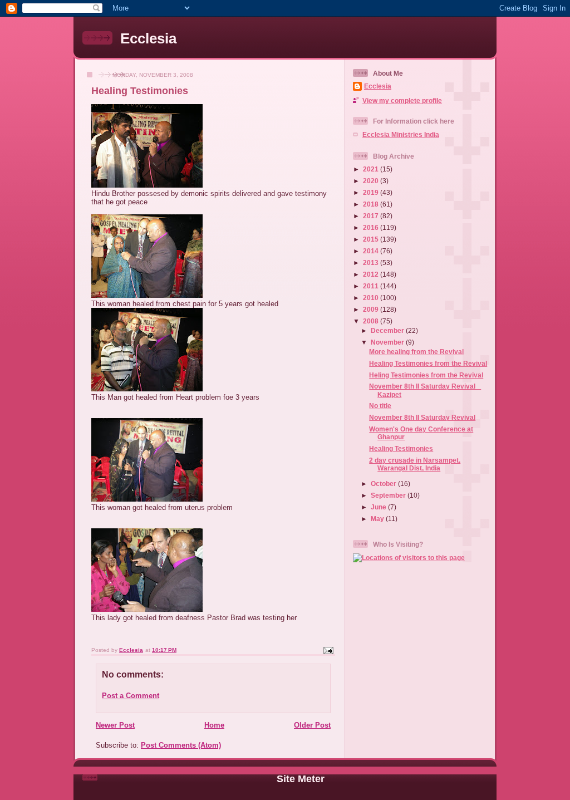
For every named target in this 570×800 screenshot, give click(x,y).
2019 (371, 192)
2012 (371, 274)
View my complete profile (402, 100)
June (379, 507)
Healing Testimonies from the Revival (428, 363)
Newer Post (115, 725)
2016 (371, 227)
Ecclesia (148, 38)
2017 (371, 215)
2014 (371, 250)
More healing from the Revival (416, 351)
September (389, 495)
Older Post (312, 725)
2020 (371, 180)
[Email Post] (328, 650)
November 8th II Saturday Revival (422, 417)
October (384, 483)
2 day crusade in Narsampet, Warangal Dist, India (414, 464)
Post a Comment (130, 695)
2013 (371, 262)
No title (380, 405)
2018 (371, 204)
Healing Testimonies (401, 448)
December (388, 330)
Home (214, 725)
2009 (371, 309)
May (378, 518)
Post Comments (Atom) (181, 745)
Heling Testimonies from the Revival (426, 375)
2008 (371, 321)
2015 (371, 239)
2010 (371, 297)
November (388, 342)
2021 (371, 169)
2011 (371, 285)
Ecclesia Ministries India (400, 134)
